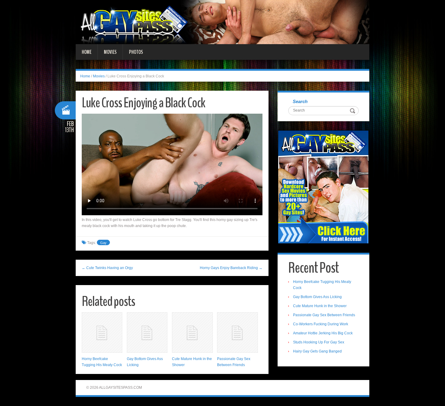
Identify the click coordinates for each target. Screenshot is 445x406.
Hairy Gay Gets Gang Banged (317, 351)
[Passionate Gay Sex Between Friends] (237, 332)
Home (86, 52)
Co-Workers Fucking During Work (320, 324)
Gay (103, 243)
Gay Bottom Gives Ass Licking (317, 297)
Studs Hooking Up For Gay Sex (318, 342)
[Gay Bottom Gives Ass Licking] (147, 332)
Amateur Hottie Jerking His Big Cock (323, 333)
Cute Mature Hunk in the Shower (320, 306)
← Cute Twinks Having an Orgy (107, 268)
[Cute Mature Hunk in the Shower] (192, 332)
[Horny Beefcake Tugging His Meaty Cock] (102, 332)
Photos (136, 52)
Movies (110, 52)
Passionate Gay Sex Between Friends (324, 315)
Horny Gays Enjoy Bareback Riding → (231, 268)
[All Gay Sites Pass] (222, 22)
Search (300, 101)
